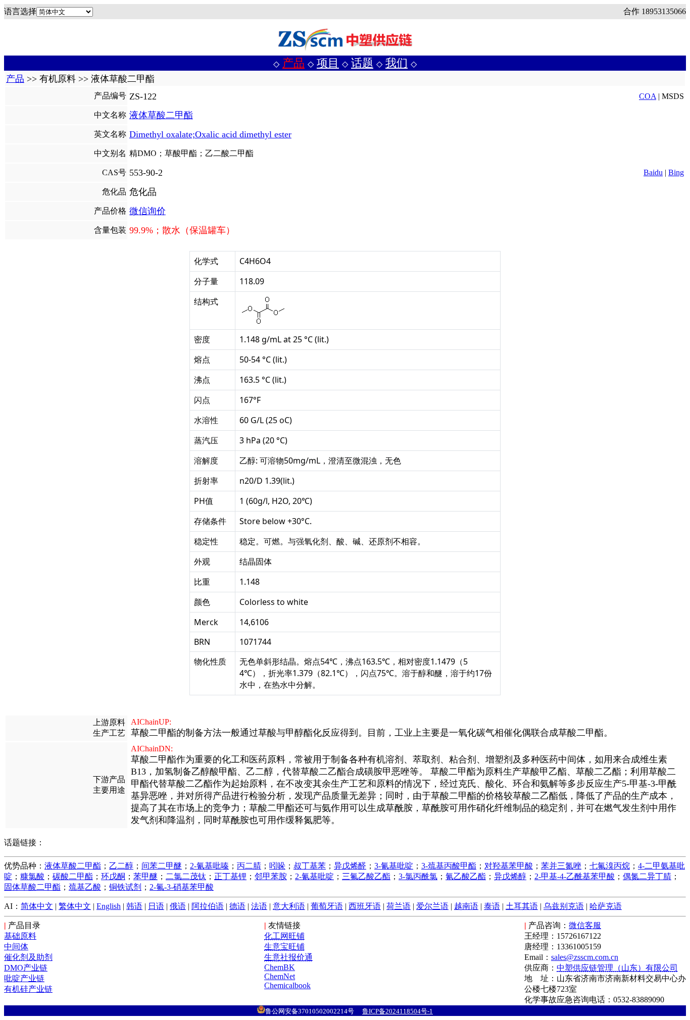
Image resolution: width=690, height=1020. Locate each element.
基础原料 (20, 936)
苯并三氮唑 (561, 865)
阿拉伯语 (207, 906)
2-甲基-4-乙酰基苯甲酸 (574, 876)
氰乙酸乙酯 (466, 876)
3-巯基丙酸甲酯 (448, 865)
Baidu (653, 172)
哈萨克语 (605, 906)
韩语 (134, 906)
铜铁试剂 (125, 887)
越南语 (466, 906)
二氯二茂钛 (186, 876)
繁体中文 (75, 906)
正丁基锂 (230, 876)
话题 (362, 63)
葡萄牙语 (327, 906)
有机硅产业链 (28, 989)
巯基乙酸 (85, 887)
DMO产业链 (25, 967)
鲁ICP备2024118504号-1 (397, 1011)
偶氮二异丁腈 (647, 876)
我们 (396, 63)
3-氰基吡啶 (393, 865)
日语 (156, 906)
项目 (328, 63)
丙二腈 (249, 865)
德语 (237, 906)
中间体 (16, 946)
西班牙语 (365, 906)
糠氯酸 (32, 876)
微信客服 (585, 925)
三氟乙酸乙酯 (366, 876)
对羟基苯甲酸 (508, 865)
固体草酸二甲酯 (32, 887)
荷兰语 (398, 906)
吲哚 (277, 865)
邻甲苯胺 (271, 876)
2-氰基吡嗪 (209, 865)
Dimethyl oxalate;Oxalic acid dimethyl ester (210, 134)
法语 (259, 906)
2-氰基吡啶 (314, 876)
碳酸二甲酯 (73, 876)
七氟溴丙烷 (609, 865)
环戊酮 (113, 876)
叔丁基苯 (309, 865)
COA (647, 96)
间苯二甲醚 (161, 865)
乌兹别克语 (564, 906)
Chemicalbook (287, 985)
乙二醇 (121, 865)
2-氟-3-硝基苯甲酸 (182, 887)
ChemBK (279, 967)
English (108, 906)
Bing (676, 172)
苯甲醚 (145, 876)
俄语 (178, 906)
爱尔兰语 (432, 906)
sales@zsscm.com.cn (584, 957)
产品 (293, 63)
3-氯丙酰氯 (418, 876)
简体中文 (37, 906)
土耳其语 (522, 906)
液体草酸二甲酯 (161, 115)
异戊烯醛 (350, 865)
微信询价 (147, 211)
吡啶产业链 (24, 978)
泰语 (492, 906)
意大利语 (289, 906)
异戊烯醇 (510, 876)
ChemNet (279, 976)
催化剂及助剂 (28, 957)
